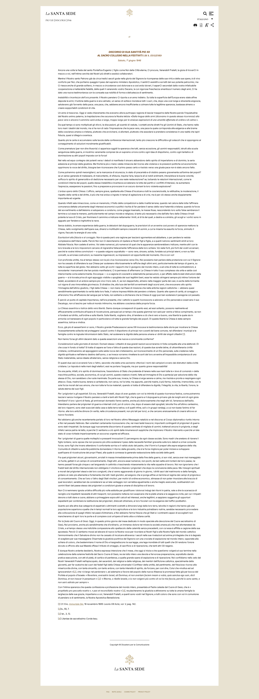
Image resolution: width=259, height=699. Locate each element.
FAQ (107, 692)
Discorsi (60, 20)
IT (129, 37)
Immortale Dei (76, 604)
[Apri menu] (211, 13)
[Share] (212, 25)
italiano (203, 20)
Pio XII (50, 20)
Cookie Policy (129, 692)
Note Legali (117, 692)
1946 (69, 20)
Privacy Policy (144, 692)
